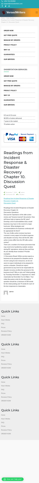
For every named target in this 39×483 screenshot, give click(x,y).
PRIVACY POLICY (10, 45)
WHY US (7, 50)
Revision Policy (6, 331)
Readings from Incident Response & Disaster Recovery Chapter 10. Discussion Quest (19, 201)
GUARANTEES (9, 54)
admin (23, 192)
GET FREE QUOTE (10, 35)
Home (3, 316)
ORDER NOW (8, 30)
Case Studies (20, 194)
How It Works (5, 320)
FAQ (2, 323)
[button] (13, 479)
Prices (3, 327)
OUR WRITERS (9, 59)
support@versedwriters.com (12, 3)
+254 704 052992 (9, 1)
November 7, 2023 (11, 192)
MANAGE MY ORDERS (12, 40)
